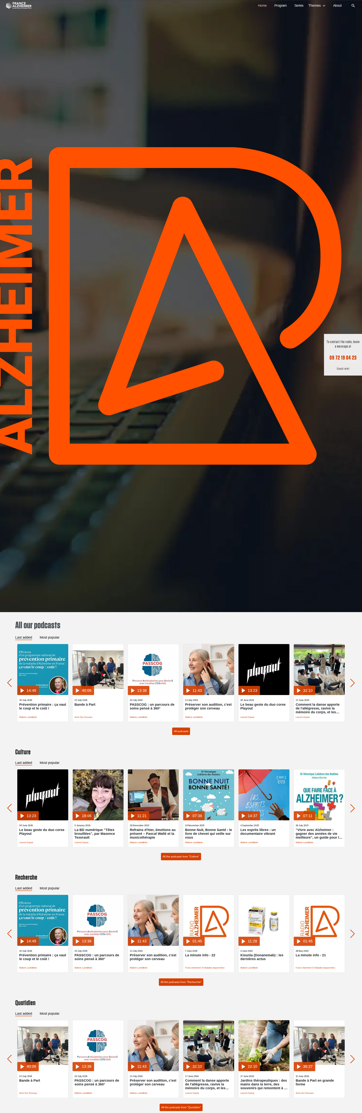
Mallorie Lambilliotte (28, 717)
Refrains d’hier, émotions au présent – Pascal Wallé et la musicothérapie (153, 833)
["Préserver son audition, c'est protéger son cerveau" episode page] (208, 694)
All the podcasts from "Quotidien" (181, 1107)
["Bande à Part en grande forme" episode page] (319, 1070)
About (337, 5)
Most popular (49, 637)
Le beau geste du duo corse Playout (263, 706)
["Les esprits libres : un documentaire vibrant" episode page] (263, 819)
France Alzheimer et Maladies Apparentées (205, 968)
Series (298, 5)
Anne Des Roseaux (83, 717)
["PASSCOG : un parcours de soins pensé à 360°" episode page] (153, 694)
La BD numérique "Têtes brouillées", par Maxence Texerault (94, 833)
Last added (23, 637)
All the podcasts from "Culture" (181, 856)
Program (280, 5)
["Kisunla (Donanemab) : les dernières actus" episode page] (263, 944)
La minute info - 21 (311, 955)
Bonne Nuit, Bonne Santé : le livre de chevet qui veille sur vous (208, 833)
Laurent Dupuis (247, 717)
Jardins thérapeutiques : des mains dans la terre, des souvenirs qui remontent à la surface (263, 1084)
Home (262, 5)
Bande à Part (84, 704)
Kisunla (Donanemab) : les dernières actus (261, 957)
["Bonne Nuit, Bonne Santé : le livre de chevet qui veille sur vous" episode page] (208, 819)
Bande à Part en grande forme (315, 1082)
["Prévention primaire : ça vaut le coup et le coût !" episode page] (42, 694)
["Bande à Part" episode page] (98, 694)
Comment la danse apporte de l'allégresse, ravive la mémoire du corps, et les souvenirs (318, 708)
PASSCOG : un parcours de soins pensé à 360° (152, 706)
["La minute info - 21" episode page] (319, 944)
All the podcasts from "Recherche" (181, 982)
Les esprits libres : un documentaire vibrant (258, 832)
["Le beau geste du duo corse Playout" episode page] (263, 694)
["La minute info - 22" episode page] (208, 944)
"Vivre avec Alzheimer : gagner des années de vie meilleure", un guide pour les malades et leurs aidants (319, 833)
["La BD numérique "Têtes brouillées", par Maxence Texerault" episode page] (98, 819)
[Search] (353, 6)
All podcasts (181, 731)
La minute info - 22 (200, 955)
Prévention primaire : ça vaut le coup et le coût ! (42, 706)
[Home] (17, 6)
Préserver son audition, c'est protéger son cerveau (208, 706)
